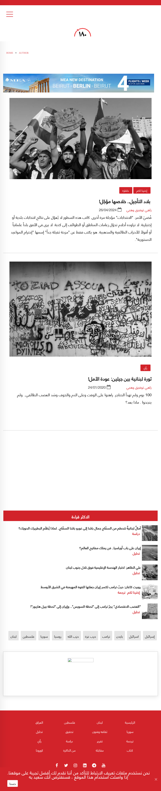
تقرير (100, 741)
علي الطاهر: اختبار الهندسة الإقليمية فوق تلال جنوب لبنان (103, 567)
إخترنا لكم (141, 190)
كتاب (130, 750)
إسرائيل (150, 636)
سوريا (44, 636)
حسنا (12, 783)
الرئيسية (130, 722)
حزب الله (73, 636)
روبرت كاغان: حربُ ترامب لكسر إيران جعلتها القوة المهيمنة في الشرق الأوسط (91, 587)
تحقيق (69, 731)
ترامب (106, 636)
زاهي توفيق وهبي (139, 209)
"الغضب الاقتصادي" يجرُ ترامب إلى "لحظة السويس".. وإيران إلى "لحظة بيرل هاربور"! (85, 606)
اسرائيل (134, 636)
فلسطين (28, 636)
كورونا (39, 750)
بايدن (119, 636)
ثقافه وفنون (99, 731)
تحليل (136, 553)
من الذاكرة (69, 750)
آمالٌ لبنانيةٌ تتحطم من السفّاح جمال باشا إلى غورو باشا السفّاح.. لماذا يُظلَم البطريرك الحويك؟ (79, 528)
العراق (39, 722)
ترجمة (121, 592)
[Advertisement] (80, 484)
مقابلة (100, 750)
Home (9, 53)
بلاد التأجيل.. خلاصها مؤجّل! (125, 200)
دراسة (136, 533)
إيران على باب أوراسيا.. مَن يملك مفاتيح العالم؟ (110, 548)
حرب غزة (90, 636)
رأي (145, 367)
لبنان (13, 636)
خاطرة (125, 190)
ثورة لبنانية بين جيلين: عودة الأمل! (120, 378)
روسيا (57, 636)
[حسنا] (156, 779)
